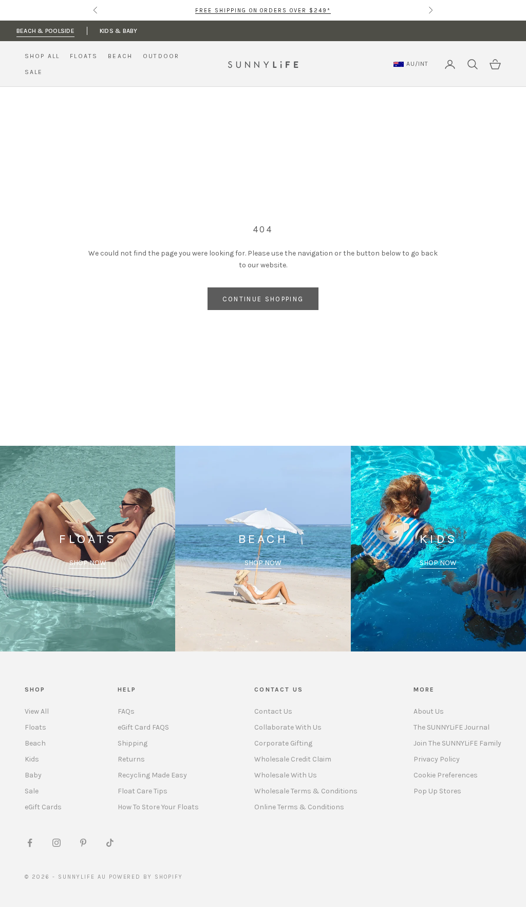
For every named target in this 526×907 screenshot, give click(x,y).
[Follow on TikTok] (110, 843)
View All (37, 711)
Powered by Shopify (146, 877)
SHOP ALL (42, 56)
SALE (34, 72)
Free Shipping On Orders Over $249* (263, 10)
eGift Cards (43, 807)
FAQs (126, 711)
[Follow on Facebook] (30, 843)
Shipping (132, 743)
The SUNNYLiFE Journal (452, 727)
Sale (32, 791)
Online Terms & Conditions (299, 807)
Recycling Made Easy (152, 775)
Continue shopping (263, 299)
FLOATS (84, 56)
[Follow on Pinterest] (83, 843)
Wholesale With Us (285, 775)
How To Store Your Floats (158, 807)
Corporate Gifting (283, 743)
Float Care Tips (142, 791)
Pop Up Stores (437, 791)
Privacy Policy (437, 759)
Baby (33, 775)
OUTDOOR (161, 56)
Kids (32, 759)
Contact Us (273, 711)
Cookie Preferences (446, 775)
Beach (35, 743)
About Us (429, 711)
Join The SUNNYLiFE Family (457, 743)
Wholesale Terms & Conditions (306, 791)
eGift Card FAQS (143, 727)
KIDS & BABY (119, 30)
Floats (35, 727)
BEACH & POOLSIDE (45, 30)
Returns (131, 759)
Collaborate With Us (288, 727)
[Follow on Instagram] (56, 843)
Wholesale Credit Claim (292, 759)
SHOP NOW (87, 562)
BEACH (120, 56)
